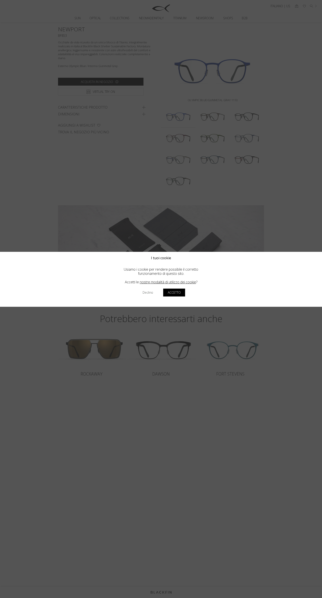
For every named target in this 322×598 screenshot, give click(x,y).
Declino (148, 292)
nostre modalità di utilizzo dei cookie (168, 282)
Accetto (174, 292)
